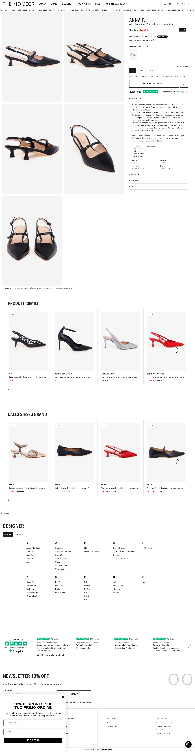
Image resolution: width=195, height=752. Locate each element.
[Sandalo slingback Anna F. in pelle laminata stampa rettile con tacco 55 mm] (28, 452)
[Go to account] (178, 4)
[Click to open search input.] (165, 4)
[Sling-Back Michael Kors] (120, 341)
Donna (42, 4)
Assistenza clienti (116, 4)
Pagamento (135, 181)
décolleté (34, 288)
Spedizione (134, 175)
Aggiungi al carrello (154, 84)
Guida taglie (182, 66)
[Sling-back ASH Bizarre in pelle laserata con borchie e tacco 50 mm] (28, 341)
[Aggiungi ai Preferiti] (183, 83)
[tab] (8, 389)
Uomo (54, 4)
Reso (132, 186)
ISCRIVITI (33, 740)
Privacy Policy (85, 702)
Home (7, 288)
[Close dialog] (63, 697)
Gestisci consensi (163, 733)
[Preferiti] (184, 4)
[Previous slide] (17, 350)
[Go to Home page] (18, 4)
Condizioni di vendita (164, 723)
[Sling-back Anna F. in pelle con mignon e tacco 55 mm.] (120, 452)
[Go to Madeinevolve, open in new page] (106, 750)
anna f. (26, 288)
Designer (67, 4)
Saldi (98, 4)
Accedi (110, 723)
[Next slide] (177, 350)
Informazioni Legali (163, 726)
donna (13, 288)
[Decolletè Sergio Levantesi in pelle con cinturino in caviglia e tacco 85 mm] (74, 341)
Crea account (112, 726)
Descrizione (135, 98)
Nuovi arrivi (83, 4)
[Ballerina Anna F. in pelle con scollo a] (74, 452)
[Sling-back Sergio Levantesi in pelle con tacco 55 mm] (166, 341)
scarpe (19, 288)
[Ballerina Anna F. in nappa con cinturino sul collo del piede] (166, 452)
